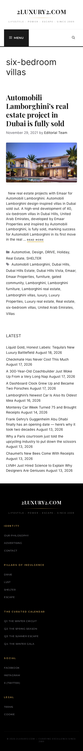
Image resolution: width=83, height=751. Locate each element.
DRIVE (50, 252)
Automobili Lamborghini (30, 264)
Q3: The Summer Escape (21, 636)
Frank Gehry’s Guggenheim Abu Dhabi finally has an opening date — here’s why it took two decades (40, 424)
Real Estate (15, 258)
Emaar (70, 271)
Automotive (20, 252)
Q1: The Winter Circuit (20, 621)
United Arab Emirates (55, 307)
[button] (73, 38)
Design (37, 252)
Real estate (65, 301)
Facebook (12, 667)
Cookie (9, 714)
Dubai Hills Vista (50, 271)
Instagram (12, 675)
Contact (10, 550)
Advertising (13, 542)
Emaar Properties (20, 277)
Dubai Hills (60, 264)
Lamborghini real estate (41, 289)
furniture (43, 277)
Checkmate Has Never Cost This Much (37, 359)
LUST (7, 581)
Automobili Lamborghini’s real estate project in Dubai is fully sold (37, 110)
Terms (8, 706)
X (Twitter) (12, 682)
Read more (35, 240)
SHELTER (33, 258)
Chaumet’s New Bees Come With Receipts (40, 453)
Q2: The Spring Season (20, 628)
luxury (42, 295)
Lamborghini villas (20, 295)
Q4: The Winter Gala (19, 643)
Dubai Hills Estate (20, 271)
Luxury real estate (39, 301)
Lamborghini (36, 283)
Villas (10, 314)
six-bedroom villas (21, 307)
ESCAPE (9, 597)
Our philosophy (16, 535)
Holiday (63, 252)
